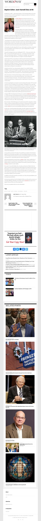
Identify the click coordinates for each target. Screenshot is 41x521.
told (9, 106)
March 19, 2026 (8, 340)
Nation (12, 338)
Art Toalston (22, 194)
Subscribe (7, 511)
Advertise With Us (9, 504)
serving (5, 163)
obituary (25, 191)
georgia (15, 191)
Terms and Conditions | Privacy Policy (20, 517)
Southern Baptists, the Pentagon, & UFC (23, 288)
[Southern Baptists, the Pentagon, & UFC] (10, 295)
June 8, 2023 (8, 408)
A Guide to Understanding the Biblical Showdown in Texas (17, 264)
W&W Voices (11, 439)
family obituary (19, 18)
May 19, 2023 (8, 441)
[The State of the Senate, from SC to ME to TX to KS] (10, 285)
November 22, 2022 (9, 485)
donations (27, 180)
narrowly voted (29, 111)
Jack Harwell (20, 191)
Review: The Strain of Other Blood (12, 269)
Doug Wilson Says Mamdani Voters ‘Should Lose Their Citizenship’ (19, 258)
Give (6, 497)
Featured (9, 338)
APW (6, 338)
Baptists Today (7, 191)
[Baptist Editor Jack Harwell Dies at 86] (7, 197)
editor (22, 159)
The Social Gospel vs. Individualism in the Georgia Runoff (16, 484)
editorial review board (31, 93)
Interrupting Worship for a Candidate (12, 339)
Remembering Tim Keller (10, 440)
